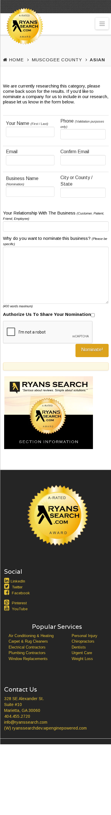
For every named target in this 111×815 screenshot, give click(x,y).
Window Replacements (28, 658)
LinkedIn (18, 581)
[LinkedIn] (7, 580)
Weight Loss (82, 658)
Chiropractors (83, 641)
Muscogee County (57, 59)
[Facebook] (7, 592)
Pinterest (19, 603)
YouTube (20, 609)
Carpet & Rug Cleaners (28, 641)
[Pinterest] (7, 602)
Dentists (79, 647)
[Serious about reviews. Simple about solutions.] (23, 37)
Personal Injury (84, 635)
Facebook (21, 593)
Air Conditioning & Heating (31, 635)
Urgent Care (82, 653)
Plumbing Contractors (27, 653)
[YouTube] (7, 608)
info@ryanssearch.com (25, 722)
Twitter (17, 587)
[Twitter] (7, 586)
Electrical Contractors (27, 647)
